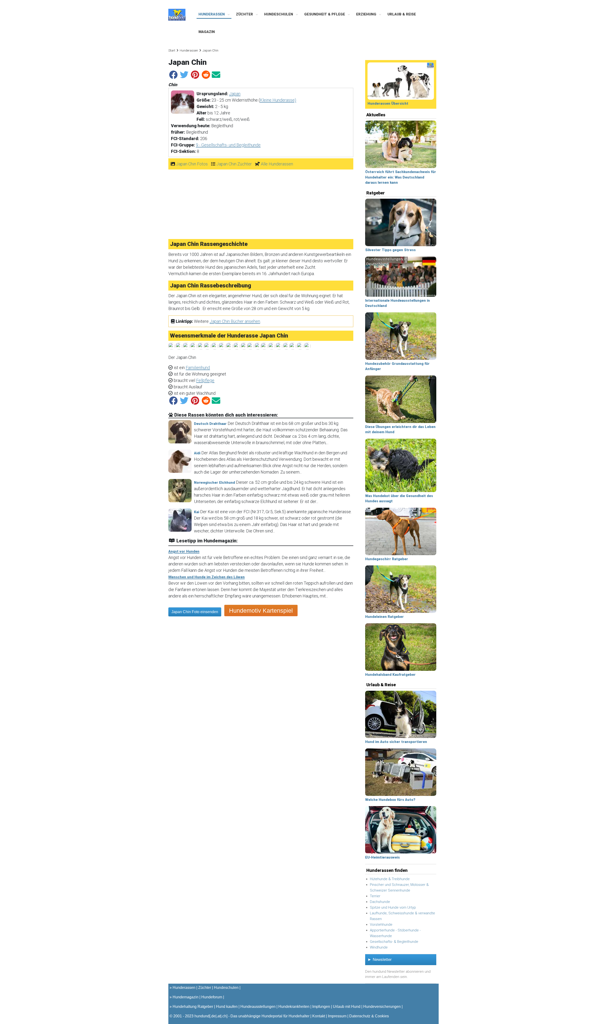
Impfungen (321, 1007)
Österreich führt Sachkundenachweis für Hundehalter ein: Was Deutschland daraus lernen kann (400, 177)
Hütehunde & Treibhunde (390, 879)
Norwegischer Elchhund (214, 482)
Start (171, 50)
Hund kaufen (227, 1007)
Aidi (197, 453)
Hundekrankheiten (293, 1007)
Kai (196, 512)
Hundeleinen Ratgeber (384, 617)
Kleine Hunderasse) (278, 100)
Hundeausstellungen (258, 1007)
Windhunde (379, 947)
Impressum (337, 1016)
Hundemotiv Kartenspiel (261, 610)
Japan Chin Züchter (234, 163)
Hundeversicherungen (382, 1007)
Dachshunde (380, 902)
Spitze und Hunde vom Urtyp (393, 907)
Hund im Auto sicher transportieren (396, 742)
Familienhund (198, 367)
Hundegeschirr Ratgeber (386, 559)
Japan (234, 93)
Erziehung (366, 14)
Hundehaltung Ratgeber (193, 1007)
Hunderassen (212, 14)
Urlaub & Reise (401, 14)
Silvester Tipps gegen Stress (390, 250)
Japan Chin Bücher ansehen (235, 321)
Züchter (245, 14)
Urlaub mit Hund (346, 1007)
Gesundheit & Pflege (325, 14)
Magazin (206, 32)
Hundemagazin (185, 997)
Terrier (375, 896)
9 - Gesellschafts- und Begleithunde (228, 144)
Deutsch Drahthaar (210, 424)
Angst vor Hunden (183, 551)
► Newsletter (380, 959)
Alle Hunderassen (277, 163)
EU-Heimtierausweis (382, 857)
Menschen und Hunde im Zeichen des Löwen (206, 577)
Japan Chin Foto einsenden (194, 612)
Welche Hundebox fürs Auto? (390, 800)
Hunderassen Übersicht (388, 103)
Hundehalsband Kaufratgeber (390, 674)
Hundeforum (211, 997)
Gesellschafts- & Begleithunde (394, 941)
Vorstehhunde (381, 924)
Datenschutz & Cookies (369, 1016)
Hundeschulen (279, 14)
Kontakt (318, 1016)
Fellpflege (205, 380)
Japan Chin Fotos (192, 163)
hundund (201, 1016)
